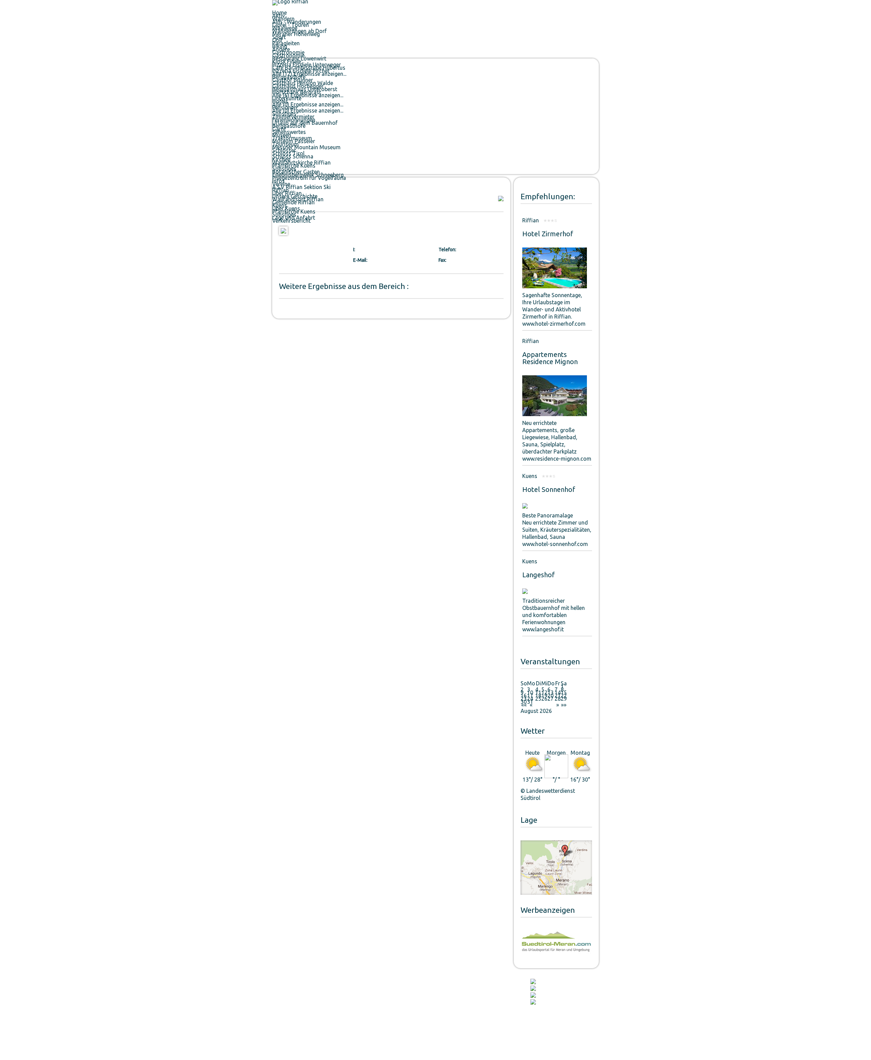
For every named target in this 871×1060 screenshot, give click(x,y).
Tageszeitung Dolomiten (489, 992)
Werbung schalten (577, 1037)
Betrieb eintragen (539, 1037)
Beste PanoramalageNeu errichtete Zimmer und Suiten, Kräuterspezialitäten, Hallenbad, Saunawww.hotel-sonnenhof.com (556, 529)
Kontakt (546, 995)
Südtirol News (479, 1023)
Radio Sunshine (481, 1010)
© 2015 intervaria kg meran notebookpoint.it (313, 1037)
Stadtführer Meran (431, 1010)
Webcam (546, 1002)
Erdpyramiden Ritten (290, 1023)
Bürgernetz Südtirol (432, 1004)
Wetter (533, 730)
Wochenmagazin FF (484, 998)
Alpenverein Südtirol (291, 1004)
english (590, 5)
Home (279, 13)
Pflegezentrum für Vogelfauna (309, 178)
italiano (566, 5)
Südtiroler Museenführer (367, 1010)
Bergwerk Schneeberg (365, 1029)
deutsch (541, 5)
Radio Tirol (476, 1004)
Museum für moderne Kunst (370, 1016)
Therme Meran (285, 992)
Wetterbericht (427, 998)
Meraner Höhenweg (296, 34)
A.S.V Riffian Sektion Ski (301, 187)
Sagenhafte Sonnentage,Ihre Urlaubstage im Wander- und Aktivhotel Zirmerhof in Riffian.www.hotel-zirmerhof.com (554, 309)
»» (563, 705)
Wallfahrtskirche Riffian (366, 998)
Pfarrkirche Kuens (293, 211)
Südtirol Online (480, 1016)
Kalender (547, 981)
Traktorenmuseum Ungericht (371, 992)
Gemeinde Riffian (293, 202)
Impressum (487, 1037)
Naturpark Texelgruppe (293, 998)
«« (524, 705)
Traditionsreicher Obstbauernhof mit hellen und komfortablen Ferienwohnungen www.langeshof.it (553, 615)
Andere (281, 49)
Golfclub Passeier (287, 1010)
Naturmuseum (357, 1023)
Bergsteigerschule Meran (295, 1016)
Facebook (547, 988)
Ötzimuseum (356, 1004)
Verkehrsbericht (291, 221)
